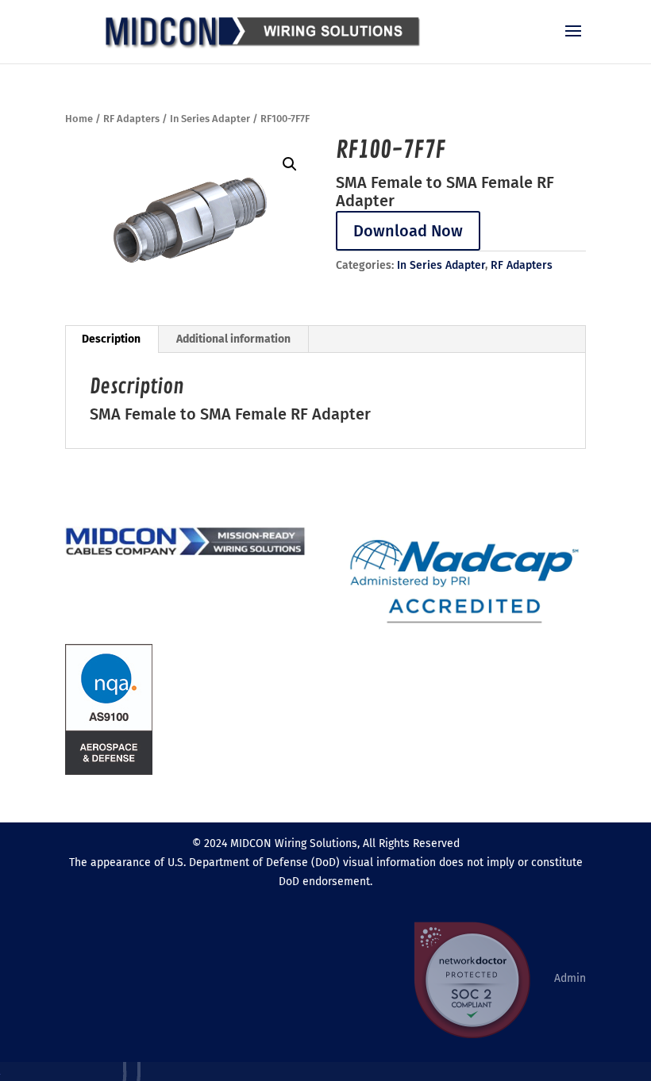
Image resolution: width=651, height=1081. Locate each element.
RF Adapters (131, 119)
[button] (289, 164)
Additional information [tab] (233, 339)
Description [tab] (111, 339)
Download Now (408, 230)
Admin (570, 977)
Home (79, 119)
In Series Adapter (210, 119)
